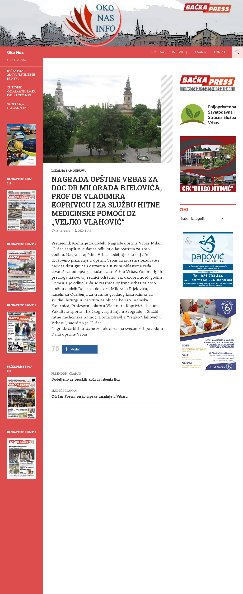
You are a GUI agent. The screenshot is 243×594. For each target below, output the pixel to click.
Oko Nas (15, 52)
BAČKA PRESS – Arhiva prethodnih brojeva (21, 74)
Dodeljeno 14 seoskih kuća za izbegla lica (85, 377)
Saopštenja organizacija (17, 106)
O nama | (200, 52)
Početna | (158, 52)
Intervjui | (179, 52)
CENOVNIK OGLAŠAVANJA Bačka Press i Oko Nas (21, 91)
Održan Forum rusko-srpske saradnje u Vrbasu (89, 394)
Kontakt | (221, 52)
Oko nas (84, 230)
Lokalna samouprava (68, 170)
